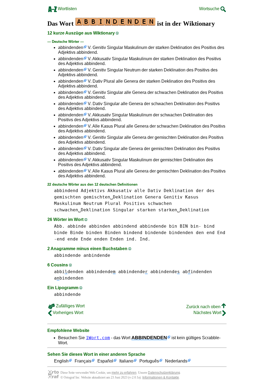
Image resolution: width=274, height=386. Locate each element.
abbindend (66, 190)
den (200, 232)
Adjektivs (93, 190)
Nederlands (176, 361)
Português (149, 361)
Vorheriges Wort (67, 312)
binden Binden (103, 232)
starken (146, 209)
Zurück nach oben (204, 306)
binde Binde (68, 232)
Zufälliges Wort (70, 306)
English (61, 361)
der (200, 190)
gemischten (67, 197)
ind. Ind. (138, 239)
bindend (133, 232)
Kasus (192, 197)
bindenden (181, 232)
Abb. (59, 226)
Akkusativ (120, 190)
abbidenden (68, 271)
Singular (123, 209)
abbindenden (70, 47)
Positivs (134, 203)
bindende (155, 232)
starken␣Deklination (183, 209)
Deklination (178, 190)
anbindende (96, 255)
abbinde (76, 226)
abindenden (197, 271)
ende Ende (79, 239)
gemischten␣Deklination (112, 197)
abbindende (153, 226)
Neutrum (92, 203)
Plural (113, 203)
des (211, 190)
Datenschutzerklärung (164, 372)
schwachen (160, 203)
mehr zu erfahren (124, 372)
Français (83, 361)
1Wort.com (98, 337)
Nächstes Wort (207, 312)
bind (209, 226)
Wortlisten (67, 8)
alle (139, 190)
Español (105, 361)
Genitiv (173, 197)
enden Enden (109, 239)
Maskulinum (67, 203)
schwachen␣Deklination (82, 209)
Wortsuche (209, 8)
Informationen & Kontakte (160, 377)
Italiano (126, 361)
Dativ (154, 190)
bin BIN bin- (185, 226)
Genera (153, 197)
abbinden (99, 226)
